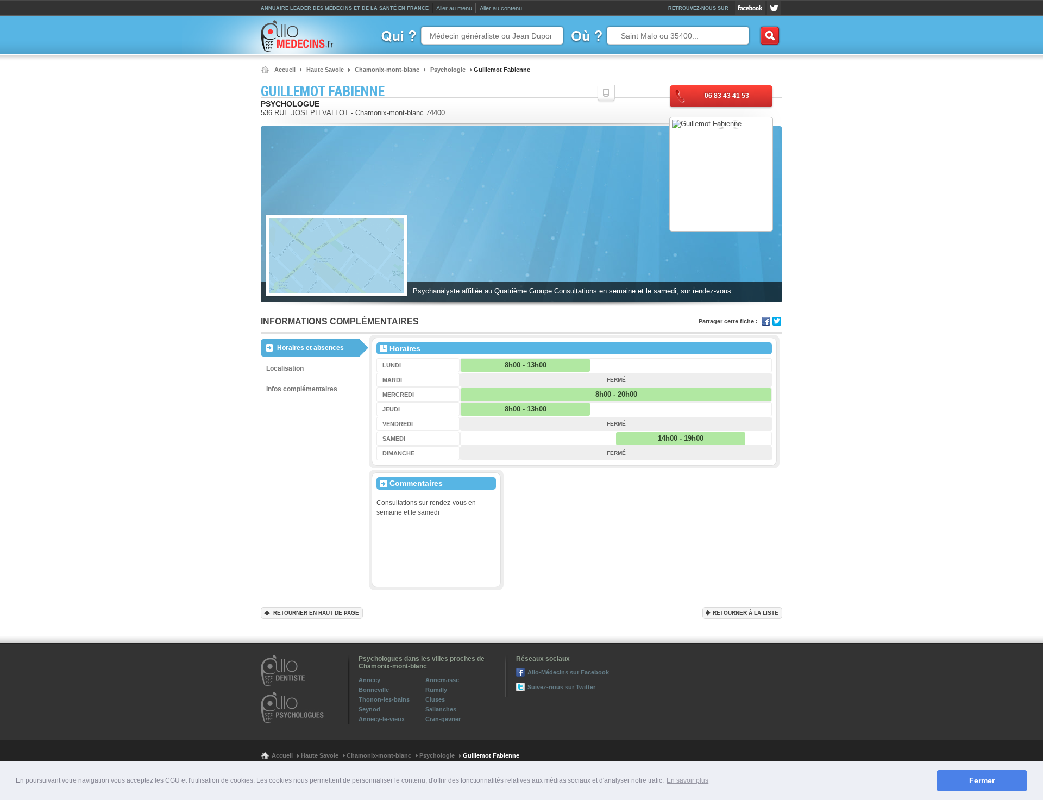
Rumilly (436, 689)
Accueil (282, 755)
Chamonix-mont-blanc (379, 755)
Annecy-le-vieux (382, 719)
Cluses (435, 699)
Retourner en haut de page (316, 613)
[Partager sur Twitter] (776, 321)
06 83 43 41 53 (727, 95)
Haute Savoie (319, 755)
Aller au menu (454, 8)
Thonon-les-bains (384, 699)
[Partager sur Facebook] (766, 321)
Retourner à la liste (745, 613)
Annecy (369, 680)
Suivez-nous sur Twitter (774, 8)
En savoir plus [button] (687, 780)
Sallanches (440, 709)
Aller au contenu (501, 8)
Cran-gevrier (443, 719)
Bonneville (374, 689)
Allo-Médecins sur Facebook (750, 8)
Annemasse (442, 680)
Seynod (369, 709)
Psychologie (437, 755)
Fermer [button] (982, 780)
